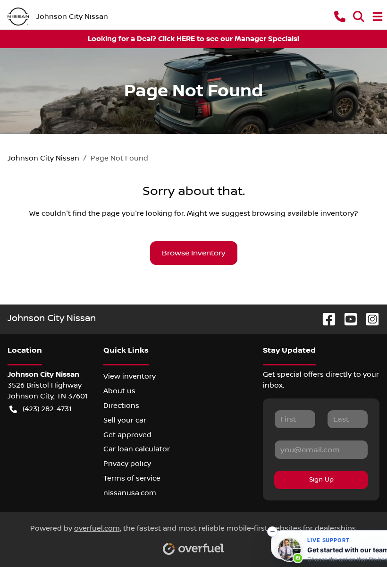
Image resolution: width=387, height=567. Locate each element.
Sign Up (321, 479)
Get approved (127, 435)
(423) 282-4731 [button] (47, 409)
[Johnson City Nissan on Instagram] (368, 318)
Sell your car (124, 420)
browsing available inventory (303, 213)
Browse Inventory (194, 253)
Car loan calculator (136, 449)
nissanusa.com (129, 493)
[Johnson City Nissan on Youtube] (347, 318)
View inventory (129, 376)
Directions (121, 405)
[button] (339, 16)
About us (119, 391)
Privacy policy (127, 463)
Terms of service (131, 478)
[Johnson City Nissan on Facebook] (325, 318)
